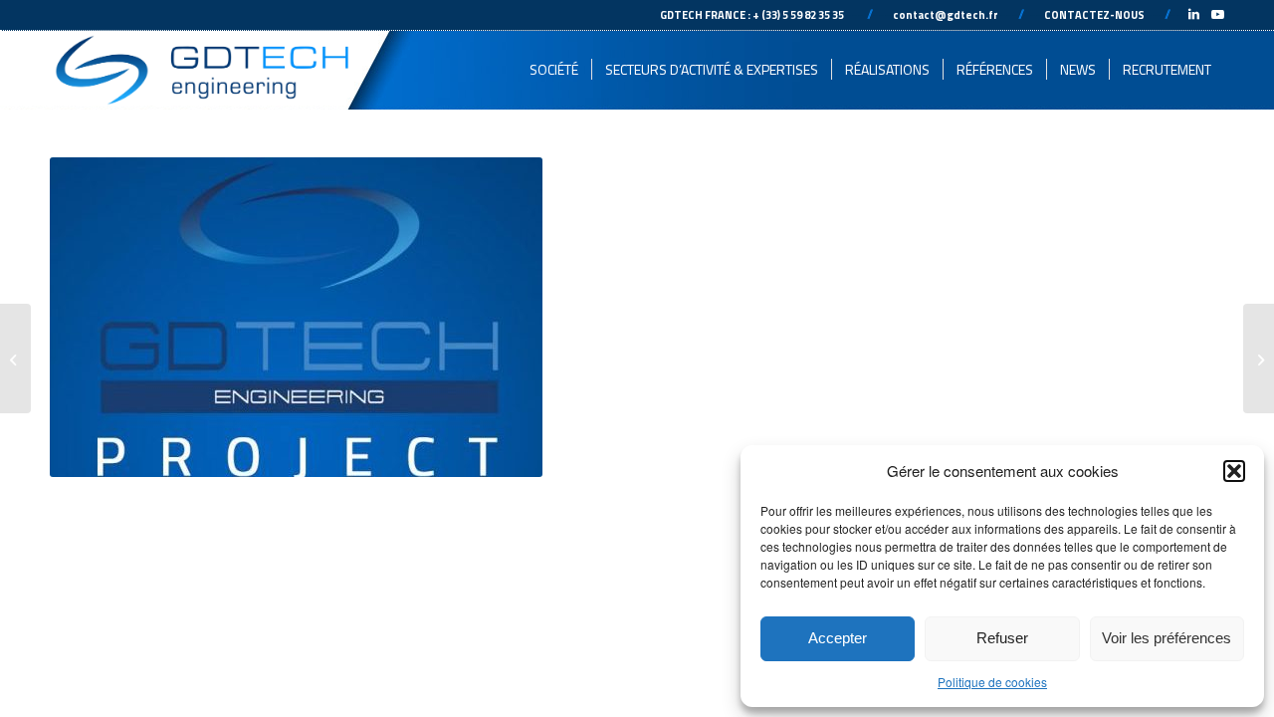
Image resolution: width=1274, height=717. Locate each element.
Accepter (837, 637)
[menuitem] (554, 70)
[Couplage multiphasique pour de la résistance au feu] (15, 358)
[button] (1234, 471)
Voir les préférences (1166, 637)
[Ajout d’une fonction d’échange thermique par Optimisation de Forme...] (1258, 358)
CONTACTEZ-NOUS (1094, 15)
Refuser (1002, 637)
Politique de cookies (992, 681)
